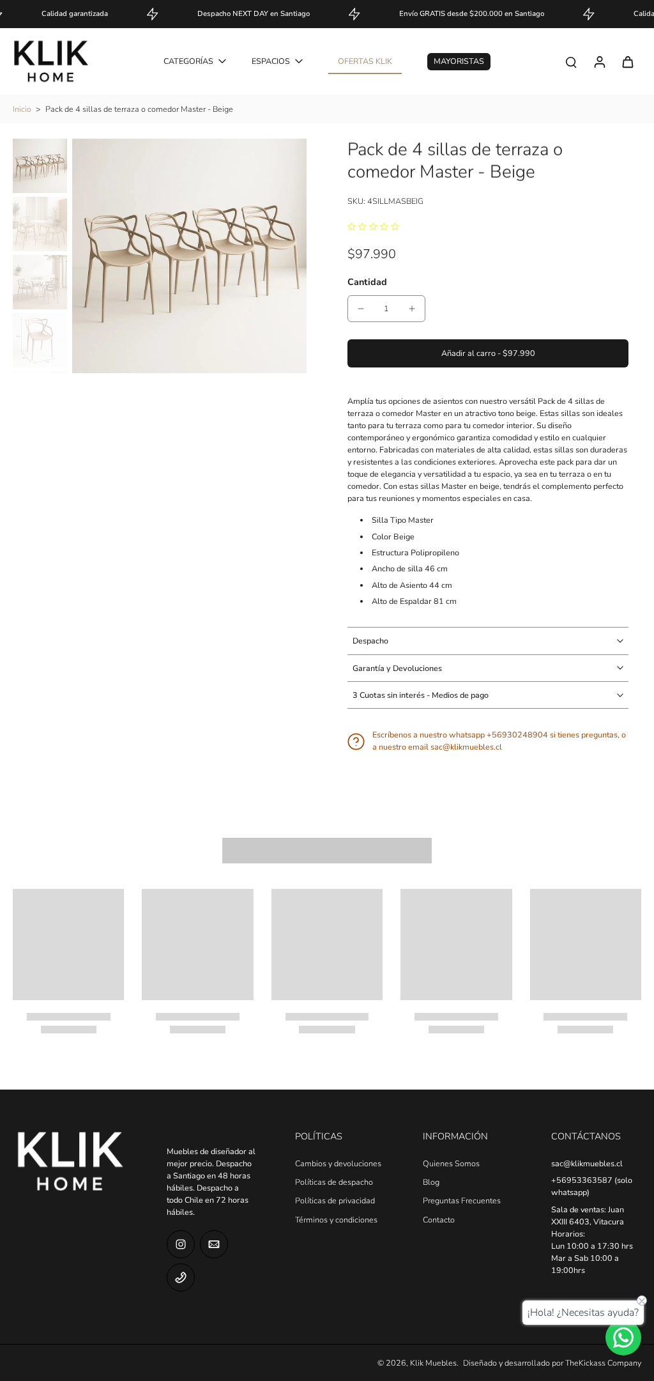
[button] (487, 353)
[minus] (361, 308)
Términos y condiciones (336, 1219)
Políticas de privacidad (335, 1200)
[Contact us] (623, 1337)
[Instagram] (181, 1244)
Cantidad (367, 281)
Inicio (22, 109)
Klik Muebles (433, 1362)
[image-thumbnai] (40, 166)
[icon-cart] (627, 61)
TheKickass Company (603, 1362)
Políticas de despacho (334, 1182)
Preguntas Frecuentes (462, 1200)
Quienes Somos (451, 1163)
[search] (571, 61)
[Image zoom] (189, 256)
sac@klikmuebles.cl (587, 1163)
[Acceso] (599, 61)
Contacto (439, 1219)
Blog (431, 1182)
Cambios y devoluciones (338, 1163)
